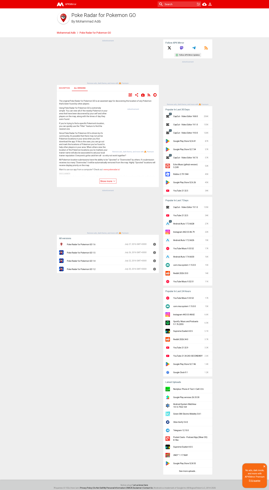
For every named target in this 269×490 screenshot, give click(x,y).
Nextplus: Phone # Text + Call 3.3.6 (188, 389)
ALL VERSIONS (80, 88)
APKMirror (70, 4)
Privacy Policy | (86, 488)
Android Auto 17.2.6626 (183, 240)
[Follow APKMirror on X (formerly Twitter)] (169, 49)
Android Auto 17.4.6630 (183, 257)
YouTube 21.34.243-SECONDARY (188, 356)
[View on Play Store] (143, 95)
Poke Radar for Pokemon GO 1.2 (81, 269)
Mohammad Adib (88, 21)
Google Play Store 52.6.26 (184, 182)
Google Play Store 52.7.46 (184, 364)
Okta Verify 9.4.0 (180, 422)
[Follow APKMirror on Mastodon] (181, 49)
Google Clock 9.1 (180, 372)
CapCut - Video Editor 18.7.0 (185, 158)
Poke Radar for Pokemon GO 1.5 (81, 253)
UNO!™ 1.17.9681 (180, 455)
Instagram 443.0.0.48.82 (184, 314)
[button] (130, 95)
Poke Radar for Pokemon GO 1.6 (81, 244)
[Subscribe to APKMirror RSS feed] (206, 49)
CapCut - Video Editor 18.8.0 (185, 116)
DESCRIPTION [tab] (64, 88)
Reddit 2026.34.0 (180, 339)
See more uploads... (187, 471)
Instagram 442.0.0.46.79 (184, 232)
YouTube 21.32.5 (180, 191)
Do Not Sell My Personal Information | (110, 488)
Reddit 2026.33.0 (180, 273)
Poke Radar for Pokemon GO (95, 32)
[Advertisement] (108, 61)
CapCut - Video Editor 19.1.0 (185, 124)
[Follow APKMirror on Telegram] (194, 49)
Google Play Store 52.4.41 (184, 141)
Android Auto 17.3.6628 (183, 224)
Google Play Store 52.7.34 (184, 149)
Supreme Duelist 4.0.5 (183, 331)
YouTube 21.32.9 (180, 348)
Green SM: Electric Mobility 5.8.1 (187, 414)
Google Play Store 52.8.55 (184, 463)
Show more (106, 181)
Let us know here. (140, 485)
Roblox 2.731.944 (180, 174)
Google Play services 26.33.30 (186, 397)
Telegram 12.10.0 (181, 430)
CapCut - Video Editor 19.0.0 (185, 133)
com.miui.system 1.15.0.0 (184, 265)
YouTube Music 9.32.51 (183, 281)
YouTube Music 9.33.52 (183, 248)
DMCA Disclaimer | (135, 488)
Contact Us (148, 488)
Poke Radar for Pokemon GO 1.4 (81, 261)
